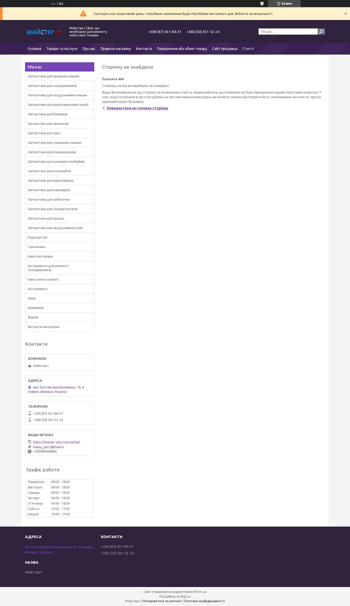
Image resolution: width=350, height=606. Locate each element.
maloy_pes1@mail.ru (48, 447)
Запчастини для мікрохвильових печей (58, 104)
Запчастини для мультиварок (51, 180)
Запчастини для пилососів (48, 123)
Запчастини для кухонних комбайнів (56, 161)
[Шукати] (321, 31)
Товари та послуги (61, 49)
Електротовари (40, 256)
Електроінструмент (43, 279)
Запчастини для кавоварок (49, 190)
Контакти (144, 49)
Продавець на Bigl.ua (175, 596)
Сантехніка (36, 247)
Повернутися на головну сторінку (137, 108)
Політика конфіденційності (204, 601)
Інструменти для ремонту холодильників (48, 268)
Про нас (89, 49)
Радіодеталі (37, 237)
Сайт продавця (225, 49)
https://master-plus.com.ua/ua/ (56, 442)
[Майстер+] (44, 31)
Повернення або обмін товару (182, 49)
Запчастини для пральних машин (53, 76)
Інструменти (37, 289)
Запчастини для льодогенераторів (55, 228)
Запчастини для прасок (46, 218)
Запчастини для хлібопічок (49, 199)
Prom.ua (200, 591)
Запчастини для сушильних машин (54, 142)
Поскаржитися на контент (162, 601)
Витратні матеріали (43, 326)
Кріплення (36, 308)
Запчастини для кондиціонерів (52, 152)
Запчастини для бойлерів (47, 114)
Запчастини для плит (44, 133)
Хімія (32, 298)
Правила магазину (115, 49)
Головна (34, 49)
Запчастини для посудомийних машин (57, 95)
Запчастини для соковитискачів (53, 209)
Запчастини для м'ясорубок (49, 171)
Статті (248, 49)
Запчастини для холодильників (52, 85)
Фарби (33, 317)
